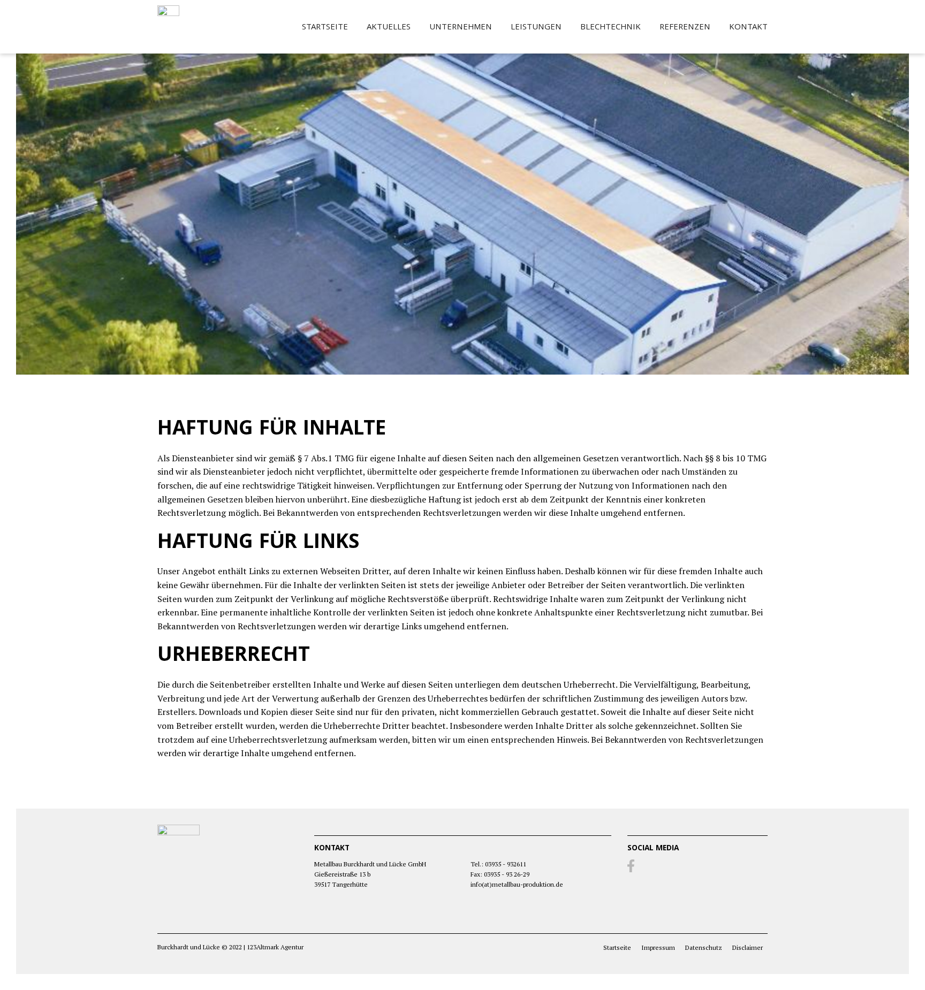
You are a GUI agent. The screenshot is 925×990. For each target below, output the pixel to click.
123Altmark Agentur (275, 947)
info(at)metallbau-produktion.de (517, 884)
